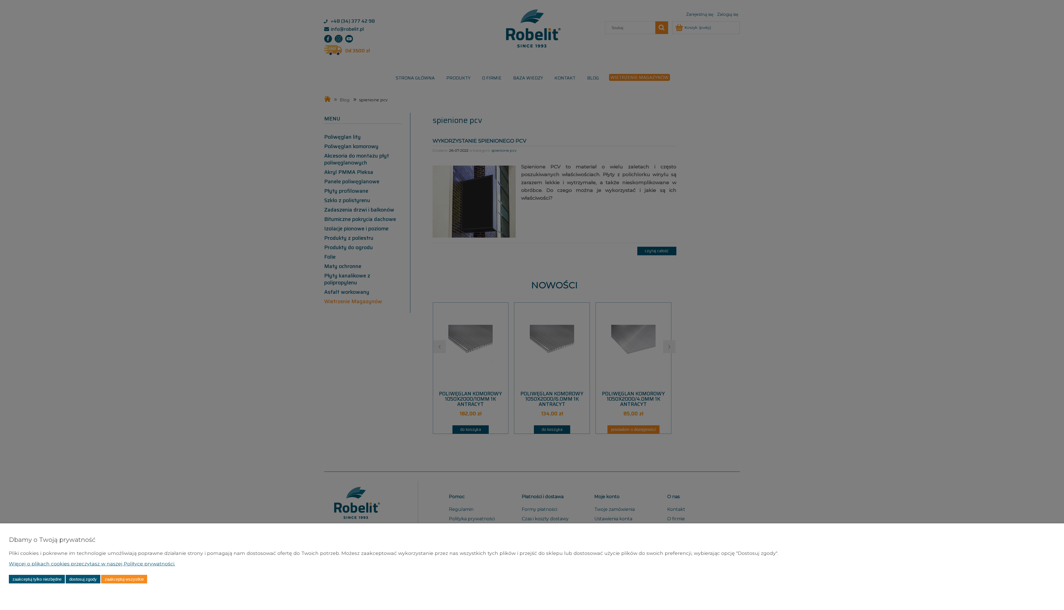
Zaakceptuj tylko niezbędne (37, 579)
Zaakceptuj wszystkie (124, 579)
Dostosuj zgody (83, 579)
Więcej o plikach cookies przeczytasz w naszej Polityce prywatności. (92, 564)
